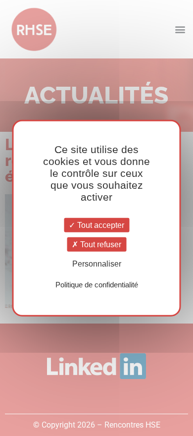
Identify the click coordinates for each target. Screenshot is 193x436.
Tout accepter (99, 225)
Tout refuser (99, 244)
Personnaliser (96, 264)
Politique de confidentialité (96, 284)
